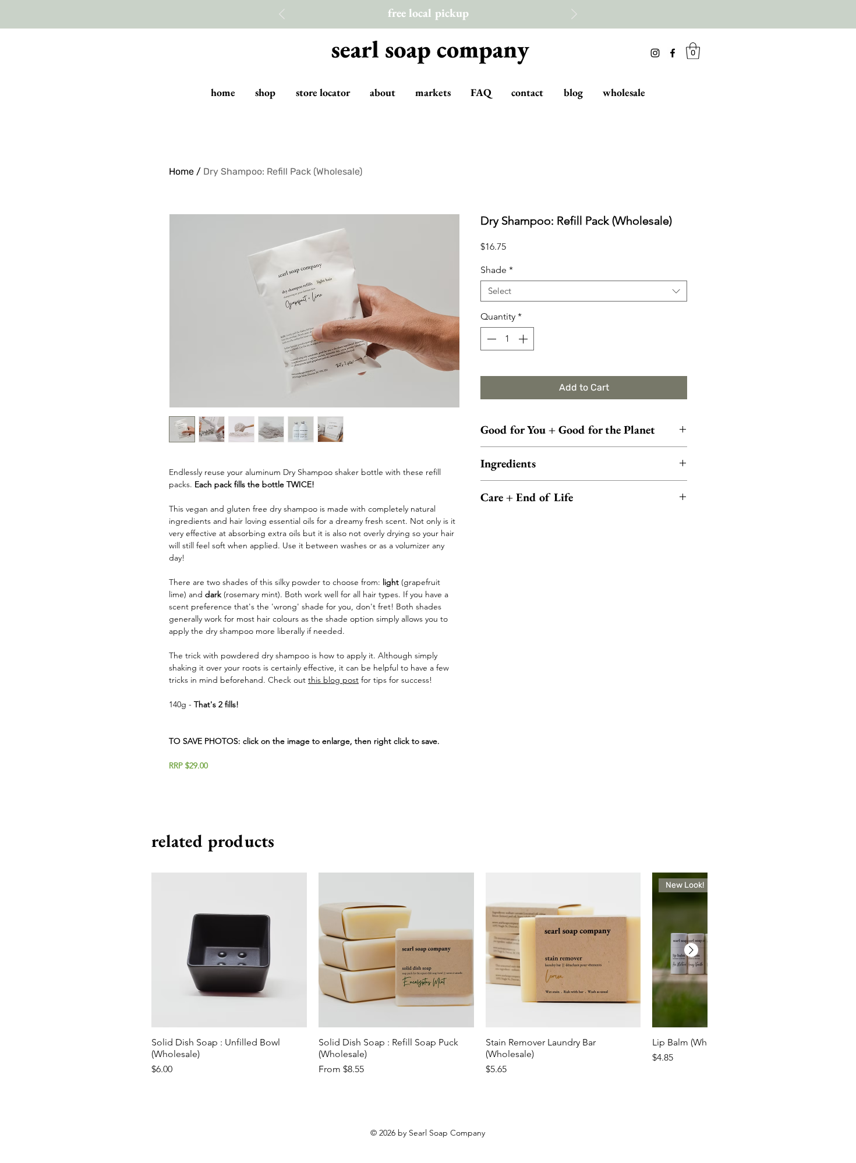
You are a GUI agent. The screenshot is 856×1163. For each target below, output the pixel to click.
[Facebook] (672, 53)
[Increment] (524, 339)
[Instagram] (655, 53)
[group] (429, 975)
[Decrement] (490, 339)
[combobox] (583, 291)
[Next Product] (691, 950)
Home (181, 171)
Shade (496, 269)
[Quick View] (229, 950)
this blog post (333, 680)
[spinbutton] (507, 339)
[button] (693, 50)
